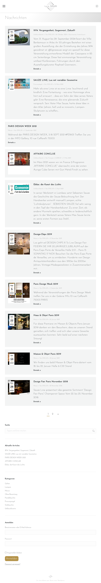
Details (36, 69)
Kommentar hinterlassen (77, 34)
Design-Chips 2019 (43, 234)
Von (49, 34)
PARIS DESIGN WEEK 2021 (22, 126)
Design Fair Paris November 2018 (51, 382)
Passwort (8, 539)
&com (52, 580)
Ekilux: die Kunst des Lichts (47, 185)
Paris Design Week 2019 (46, 284)
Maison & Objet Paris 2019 (47, 354)
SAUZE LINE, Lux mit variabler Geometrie (55, 80)
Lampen (8, 487)
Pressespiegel (38, 84)
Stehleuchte (9, 505)
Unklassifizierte (38, 34)
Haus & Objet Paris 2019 (46, 315)
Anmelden (11, 558)
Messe (10, 130)
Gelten (7, 484)
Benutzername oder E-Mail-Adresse (18, 527)
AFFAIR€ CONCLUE (44, 154)
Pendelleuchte (10, 498)
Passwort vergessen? (12, 564)
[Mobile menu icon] (3, 6)
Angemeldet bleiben (14, 553)
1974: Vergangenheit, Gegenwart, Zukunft (54, 30)
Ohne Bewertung (11, 494)
